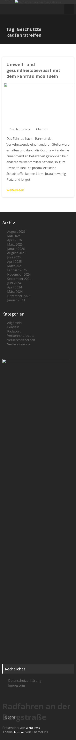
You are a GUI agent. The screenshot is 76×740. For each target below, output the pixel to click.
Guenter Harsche (20, 129)
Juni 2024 (14, 283)
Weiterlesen (15, 190)
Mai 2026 (13, 236)
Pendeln (13, 327)
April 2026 (14, 240)
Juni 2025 (14, 257)
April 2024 (14, 287)
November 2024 (19, 274)
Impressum (16, 685)
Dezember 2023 (18, 296)
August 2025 (16, 253)
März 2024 (15, 291)
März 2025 (15, 266)
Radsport (14, 331)
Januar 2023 (16, 300)
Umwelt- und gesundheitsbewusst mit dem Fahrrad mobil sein (33, 70)
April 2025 (14, 261)
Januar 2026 (16, 249)
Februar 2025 (17, 270)
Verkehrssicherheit (21, 340)
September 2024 (19, 279)
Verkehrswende (18, 344)
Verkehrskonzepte (20, 335)
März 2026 (15, 244)
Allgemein (42, 129)
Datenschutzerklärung (24, 680)
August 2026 (16, 231)
